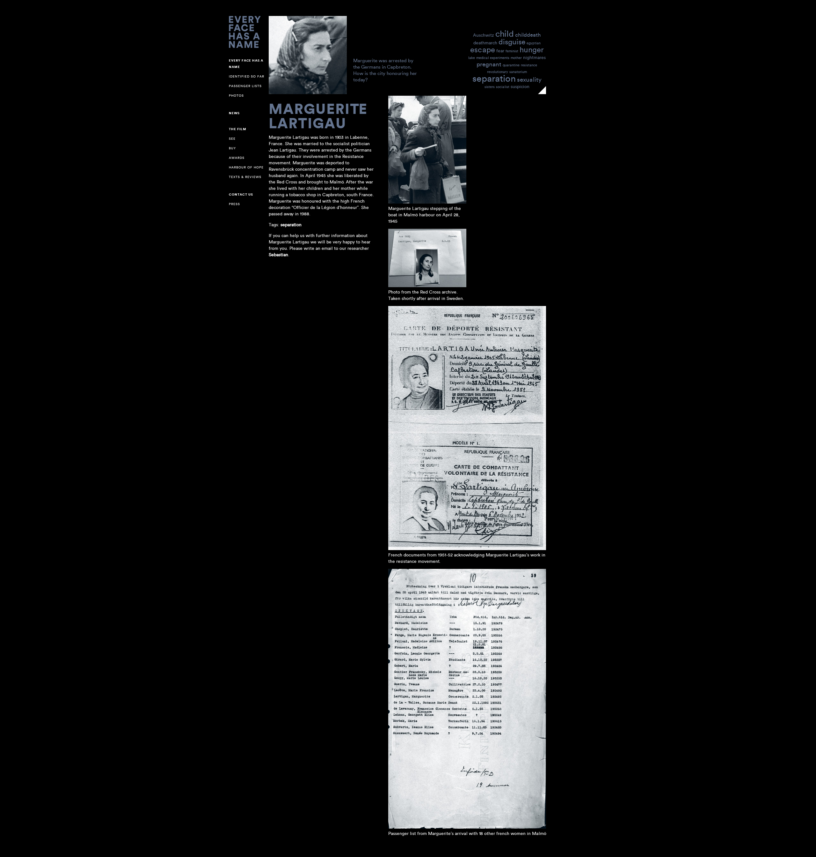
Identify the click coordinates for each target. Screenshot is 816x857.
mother (516, 58)
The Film (237, 129)
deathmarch (485, 43)
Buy (232, 148)
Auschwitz (483, 35)
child (504, 33)
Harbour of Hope (246, 167)
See (232, 139)
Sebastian (278, 254)
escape (482, 49)
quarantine (511, 65)
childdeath (528, 34)
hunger (532, 49)
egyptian (534, 43)
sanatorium (518, 72)
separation (494, 78)
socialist (502, 87)
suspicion (520, 86)
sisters (489, 87)
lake (471, 58)
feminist (512, 51)
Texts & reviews (245, 177)
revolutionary (497, 72)
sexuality (529, 79)
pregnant (489, 64)
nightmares (534, 57)
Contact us (241, 195)
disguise (512, 41)
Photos (236, 95)
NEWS (234, 113)
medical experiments (492, 58)
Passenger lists (245, 86)
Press (234, 204)
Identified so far (246, 76)
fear (500, 51)
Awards (236, 158)
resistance (529, 65)
